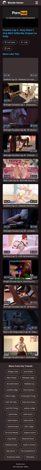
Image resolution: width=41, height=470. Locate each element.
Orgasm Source (30, 432)
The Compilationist (28, 451)
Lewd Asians (28, 414)
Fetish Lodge (10, 396)
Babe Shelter (12, 378)
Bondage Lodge (28, 378)
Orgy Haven (11, 439)
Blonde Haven (15, 2)
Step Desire (10, 451)
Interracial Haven (29, 402)
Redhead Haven (11, 445)
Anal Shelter (28, 371)
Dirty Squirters (29, 390)
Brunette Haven (13, 384)
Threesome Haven (13, 457)
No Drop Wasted (11, 432)
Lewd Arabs (13, 414)
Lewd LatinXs (28, 420)
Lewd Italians (13, 420)
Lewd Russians (13, 426)
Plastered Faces (28, 439)
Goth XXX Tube (11, 402)
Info (8, 48)
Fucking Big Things (28, 396)
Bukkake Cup (29, 384)
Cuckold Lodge (12, 390)
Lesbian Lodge (29, 408)
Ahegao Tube (13, 371)
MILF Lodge (29, 426)
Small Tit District (29, 445)
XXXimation (30, 457)
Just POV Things (12, 408)
